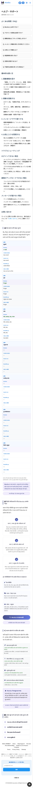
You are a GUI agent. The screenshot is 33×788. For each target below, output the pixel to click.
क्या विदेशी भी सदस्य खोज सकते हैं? (14, 727)
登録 (16, 769)
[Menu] (30, 3)
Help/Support (21, 744)
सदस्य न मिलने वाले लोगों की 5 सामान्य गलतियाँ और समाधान (17, 706)
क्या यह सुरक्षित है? (11, 737)
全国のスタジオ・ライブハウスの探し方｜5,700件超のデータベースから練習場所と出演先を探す (16, 755)
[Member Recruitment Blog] (19, 3)
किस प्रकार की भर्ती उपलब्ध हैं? (14, 732)
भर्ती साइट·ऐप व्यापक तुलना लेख (17, 493)
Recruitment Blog (9, 745)
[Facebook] (16, 778)
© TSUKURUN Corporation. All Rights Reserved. (16, 783)
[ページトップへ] (29, 784)
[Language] (26, 3)
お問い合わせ (12, 218)
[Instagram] (17, 778)
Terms (8, 749)
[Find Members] (23, 3)
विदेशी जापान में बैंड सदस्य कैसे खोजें (17, 622)
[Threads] (18, 778)
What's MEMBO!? (6, 744)
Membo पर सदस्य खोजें (18, 617)
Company (16, 747)
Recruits (28, 744)
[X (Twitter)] (14, 778)
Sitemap (23, 749)
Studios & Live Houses (22, 745)
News (14, 744)
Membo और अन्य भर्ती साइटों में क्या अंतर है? (17, 722)
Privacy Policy (16, 749)
